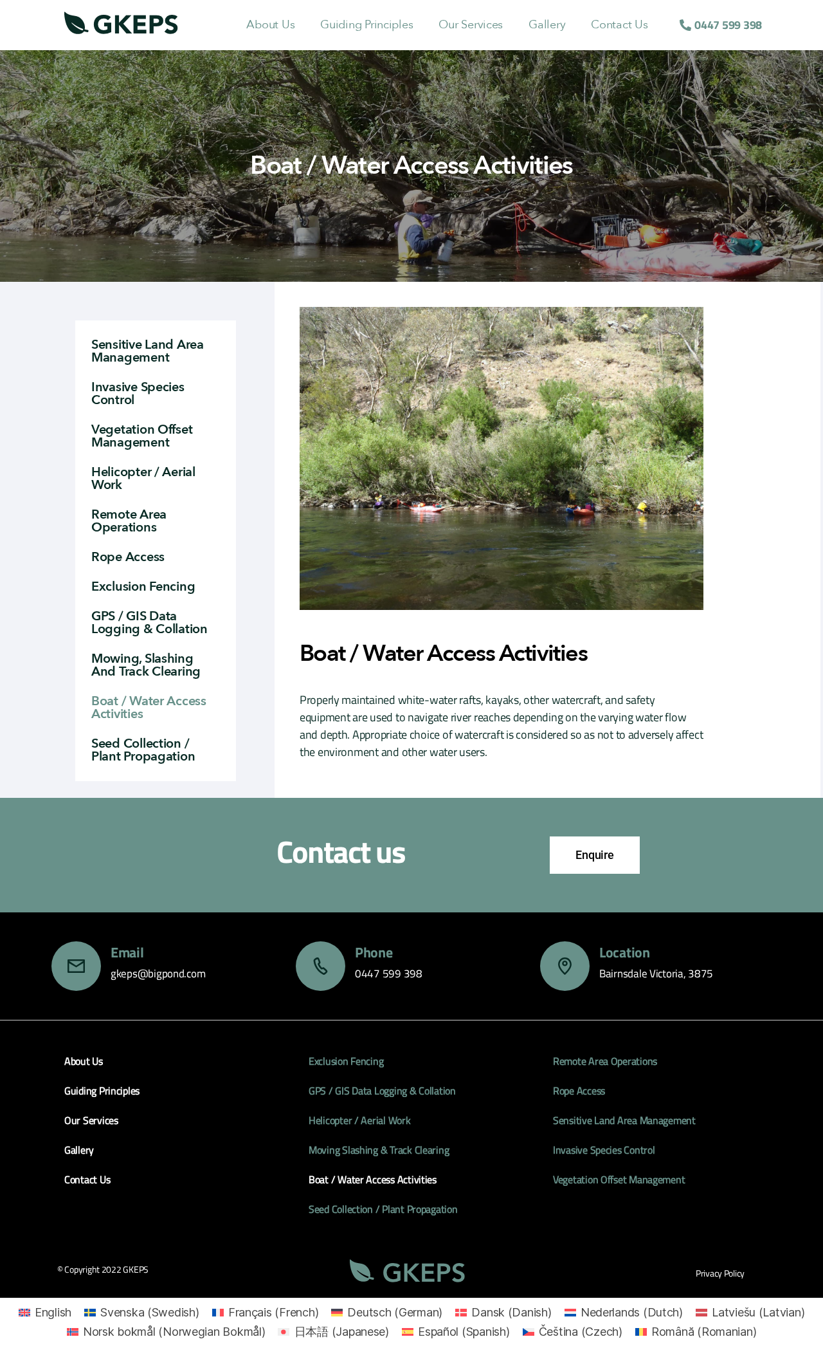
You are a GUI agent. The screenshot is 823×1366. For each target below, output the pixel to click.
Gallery (547, 25)
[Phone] (320, 966)
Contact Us (619, 25)
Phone (374, 952)
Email (127, 952)
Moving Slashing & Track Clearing (379, 1150)
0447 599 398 (388, 973)
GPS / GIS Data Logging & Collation (149, 622)
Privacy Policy (720, 1273)
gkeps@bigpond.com (158, 973)
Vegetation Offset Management (141, 436)
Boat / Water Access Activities (148, 707)
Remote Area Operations (129, 521)
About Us (270, 25)
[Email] (76, 966)
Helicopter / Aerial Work (143, 478)
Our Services (471, 25)
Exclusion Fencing (143, 586)
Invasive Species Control (138, 393)
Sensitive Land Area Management (147, 351)
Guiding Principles (366, 25)
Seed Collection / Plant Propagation (143, 750)
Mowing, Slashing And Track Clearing (146, 665)
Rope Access (128, 557)
